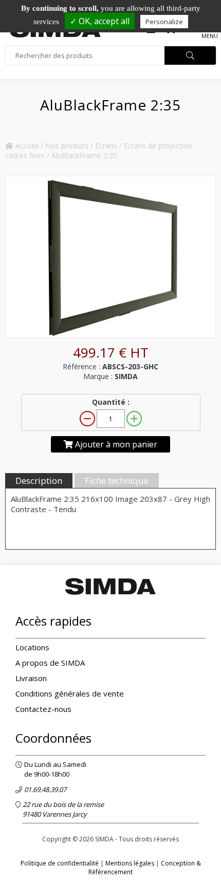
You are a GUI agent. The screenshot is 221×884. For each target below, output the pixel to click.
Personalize (164, 21)
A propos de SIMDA (50, 662)
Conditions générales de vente (69, 693)
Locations (32, 647)
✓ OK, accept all (100, 21)
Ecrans (106, 146)
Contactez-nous (43, 709)
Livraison (31, 678)
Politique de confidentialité (60, 863)
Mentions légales (129, 863)
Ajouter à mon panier (115, 444)
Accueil (26, 146)
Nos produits (66, 146)
